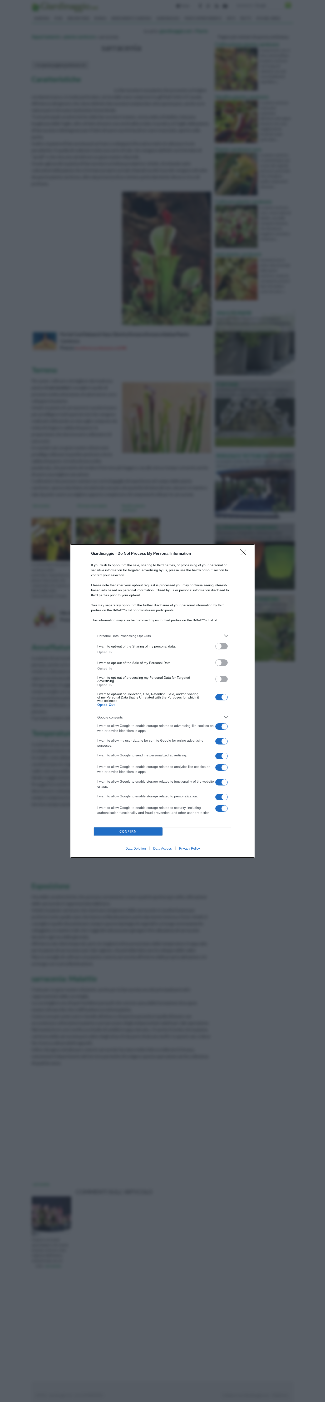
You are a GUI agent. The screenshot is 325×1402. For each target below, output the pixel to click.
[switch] (221, 646)
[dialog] (162, 701)
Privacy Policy (189, 848)
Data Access (162, 848)
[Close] (244, 553)
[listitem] (162, 635)
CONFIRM (128, 831)
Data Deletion (135, 848)
